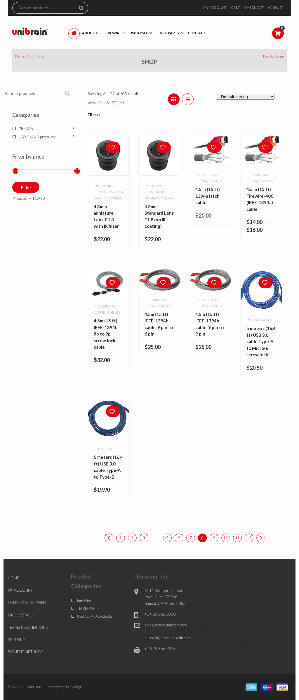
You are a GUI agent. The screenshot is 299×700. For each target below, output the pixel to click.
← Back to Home (271, 56)
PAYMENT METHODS (25, 651)
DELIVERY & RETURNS (27, 602)
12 (249, 537)
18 (106, 102)
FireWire (26, 128)
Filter (26, 187)
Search (83, 7)
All (122, 102)
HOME (13, 578)
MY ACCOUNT (215, 7)
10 (225, 537)
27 (114, 102)
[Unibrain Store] (30, 30)
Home (20, 56)
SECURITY (16, 639)
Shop (30, 56)
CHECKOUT (254, 7)
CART (235, 7)
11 (237, 537)
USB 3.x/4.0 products (37, 136)
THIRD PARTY (88, 608)
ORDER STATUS (21, 615)
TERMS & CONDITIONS (28, 627)
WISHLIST (275, 7)
